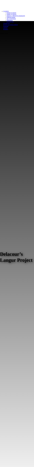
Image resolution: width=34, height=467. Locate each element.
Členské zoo (6, 23)
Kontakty (5, 29)
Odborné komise (11, 17)
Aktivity (5, 27)
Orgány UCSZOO (11, 14)
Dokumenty (10, 20)
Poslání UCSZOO (11, 12)
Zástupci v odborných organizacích (16, 15)
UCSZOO (6, 11)
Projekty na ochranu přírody (10, 24)
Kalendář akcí (10, 21)
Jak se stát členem (11, 18)
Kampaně (5, 26)
